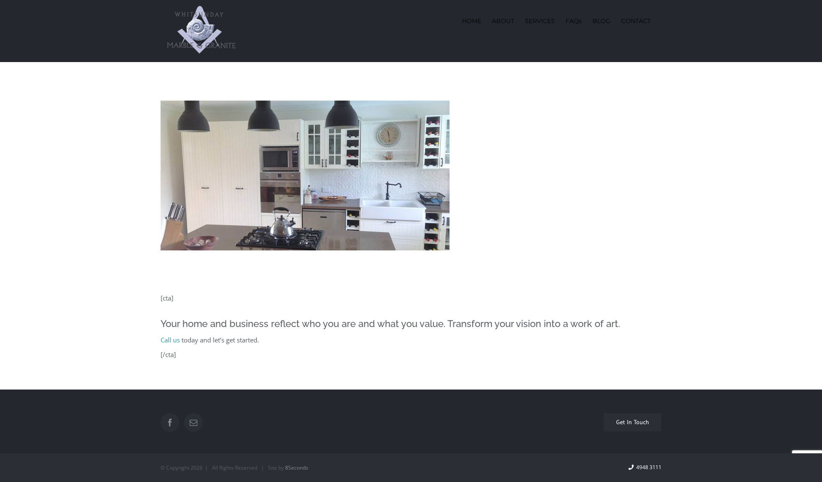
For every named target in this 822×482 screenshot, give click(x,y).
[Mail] (193, 422)
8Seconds (296, 467)
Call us (170, 340)
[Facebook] (170, 422)
